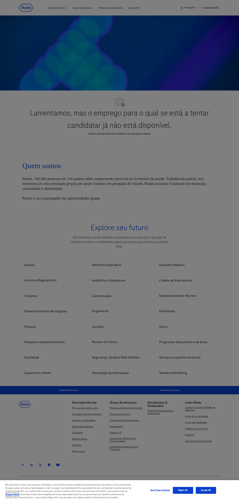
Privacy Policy (12, 494)
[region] (119, 490)
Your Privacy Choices (160, 490)
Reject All (183, 490)
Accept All (206, 490)
